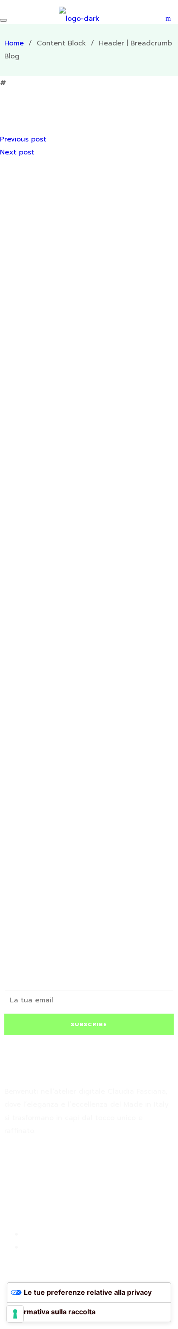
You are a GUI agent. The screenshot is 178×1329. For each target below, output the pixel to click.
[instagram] (25, 1173)
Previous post (23, 139)
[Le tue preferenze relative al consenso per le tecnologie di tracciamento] (15, 1314)
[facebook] (11, 1173)
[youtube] (39, 1173)
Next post (17, 152)
